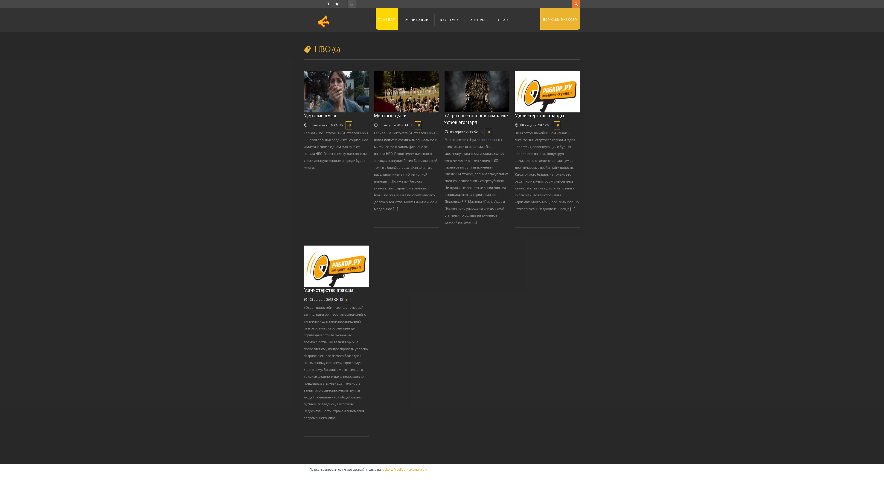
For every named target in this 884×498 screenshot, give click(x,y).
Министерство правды (539, 115)
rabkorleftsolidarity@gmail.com (404, 469)
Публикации (416, 20)
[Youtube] (329, 4)
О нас (502, 20)
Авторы (477, 20)
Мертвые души (320, 115)
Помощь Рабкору (560, 19)
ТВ (349, 125)
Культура (449, 20)
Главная (386, 19)
